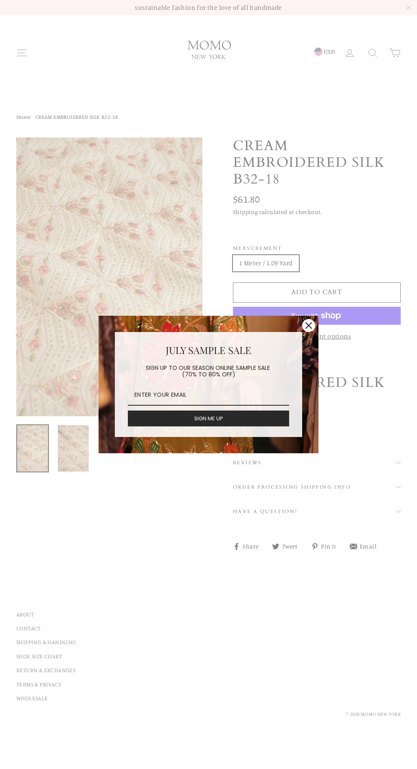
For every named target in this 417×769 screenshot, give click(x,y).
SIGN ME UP (208, 418)
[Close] (308, 325)
